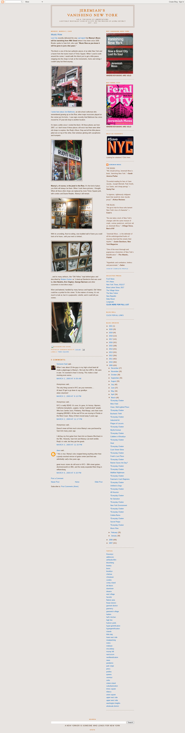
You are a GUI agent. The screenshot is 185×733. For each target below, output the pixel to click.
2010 (111, 362)
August (114, 381)
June (113, 388)
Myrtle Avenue (115, 430)
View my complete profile (117, 268)
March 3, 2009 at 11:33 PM (69, 445)
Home (77, 482)
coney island (111, 583)
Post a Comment (57, 478)
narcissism (110, 654)
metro (108, 643)
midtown (109, 646)
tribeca (108, 692)
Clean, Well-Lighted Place (119, 407)
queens (109, 674)
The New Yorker (112, 293)
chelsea (109, 574)
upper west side (112, 700)
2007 (111, 543)
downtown (110, 588)
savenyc (109, 677)
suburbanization (112, 686)
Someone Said (62, 364)
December (115, 368)
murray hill (110, 651)
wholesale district (112, 706)
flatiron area (110, 600)
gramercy (109, 609)
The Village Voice (112, 290)
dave (58, 450)
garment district (112, 606)
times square (63, 352)
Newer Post (55, 482)
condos (109, 580)
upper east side (112, 697)
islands (109, 631)
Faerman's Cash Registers (120, 479)
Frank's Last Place (117, 456)
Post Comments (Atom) (69, 486)
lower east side (111, 637)
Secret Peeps (115, 522)
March (113, 398)
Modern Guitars (66, 279)
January (114, 536)
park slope (110, 666)
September (115, 378)
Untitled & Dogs (116, 486)
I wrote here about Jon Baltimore (63, 112)
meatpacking (111, 640)
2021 (111, 326)
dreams (109, 591)
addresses (110, 557)
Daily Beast (110, 299)
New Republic (111, 296)
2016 (111, 342)
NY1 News (110, 282)
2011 (111, 359)
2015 (111, 346)
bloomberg (110, 563)
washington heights (113, 703)
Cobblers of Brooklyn (118, 437)
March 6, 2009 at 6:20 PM (69, 473)
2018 (111, 336)
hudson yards (111, 623)
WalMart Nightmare (117, 473)
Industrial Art (115, 420)
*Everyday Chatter (117, 400)
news (108, 660)
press (108, 669)
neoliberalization (112, 657)
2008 (111, 540)
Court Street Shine (117, 450)
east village (110, 594)
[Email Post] (83, 349)
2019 (111, 333)
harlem (108, 614)
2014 (111, 349)
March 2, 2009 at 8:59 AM (69, 379)
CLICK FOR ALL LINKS (115, 315)
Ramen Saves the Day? (119, 463)
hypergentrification (113, 629)
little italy (109, 634)
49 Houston (114, 492)
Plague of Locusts (117, 423)
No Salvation (115, 499)
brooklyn (109, 571)
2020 (111, 329)
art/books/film (111, 560)
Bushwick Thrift (116, 414)
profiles (109, 672)
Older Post (99, 482)
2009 (111, 365)
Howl (112, 443)
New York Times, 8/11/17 (115, 285)
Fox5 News (110, 279)
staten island (111, 683)
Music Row (56, 34)
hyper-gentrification (113, 626)
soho (108, 680)
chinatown (110, 577)
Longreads (110, 302)
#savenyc (109, 554)
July (113, 384)
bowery (109, 566)
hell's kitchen (111, 617)
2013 (111, 352)
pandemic (109, 663)
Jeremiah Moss (115, 164)
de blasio (109, 586)
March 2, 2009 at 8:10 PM (69, 396)
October (114, 375)
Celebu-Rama (115, 515)
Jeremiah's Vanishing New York (92, 13)
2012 (111, 355)
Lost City (54, 38)
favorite (109, 597)
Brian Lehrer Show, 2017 (115, 287)
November (115, 371)
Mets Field (114, 404)
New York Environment (118, 505)
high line (109, 620)
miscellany (110, 649)
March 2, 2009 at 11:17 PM (69, 419)
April (113, 394)
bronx (108, 568)
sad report (81, 38)
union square (111, 695)
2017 (111, 339)
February (114, 532)
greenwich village (112, 611)
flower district (111, 603)
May (113, 391)
